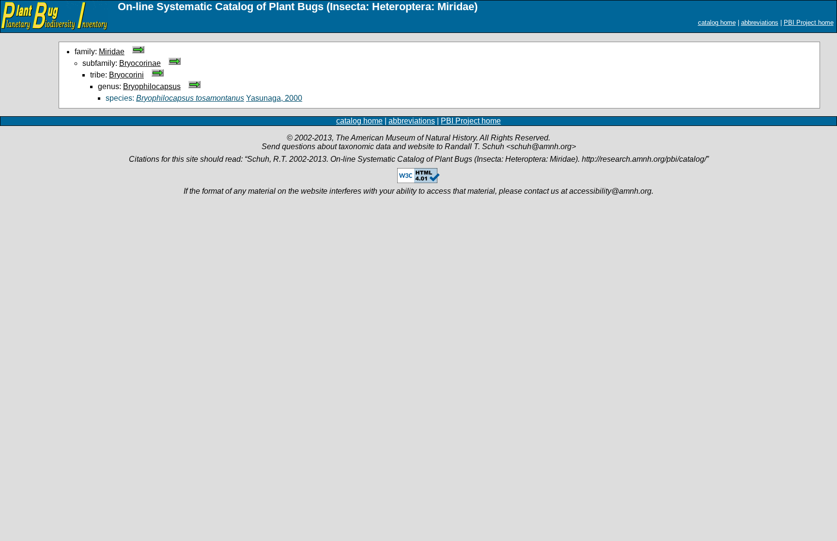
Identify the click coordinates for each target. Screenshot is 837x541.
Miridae (111, 51)
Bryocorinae (140, 63)
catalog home (717, 22)
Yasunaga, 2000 (274, 98)
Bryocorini (126, 75)
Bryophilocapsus (152, 86)
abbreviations (759, 22)
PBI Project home (809, 22)
